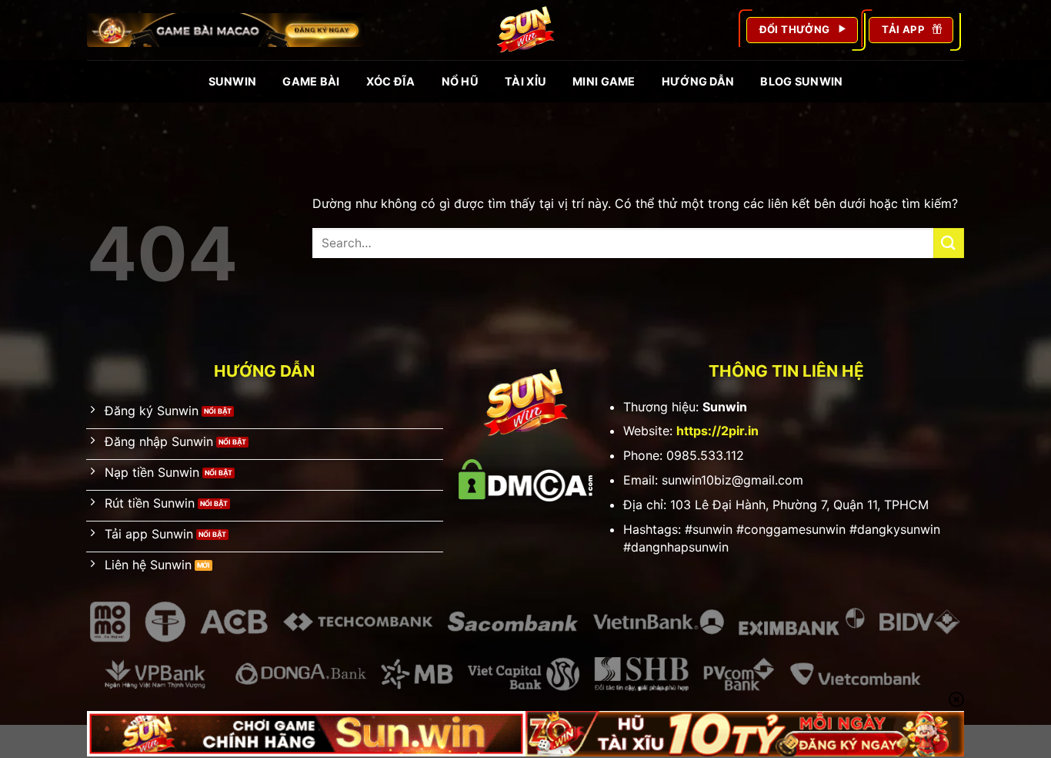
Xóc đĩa (390, 81)
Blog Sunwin (801, 81)
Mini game (604, 81)
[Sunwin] (525, 30)
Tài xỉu (525, 81)
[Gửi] (948, 243)
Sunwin (233, 81)
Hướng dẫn (698, 81)
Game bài (310, 81)
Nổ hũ (460, 81)
